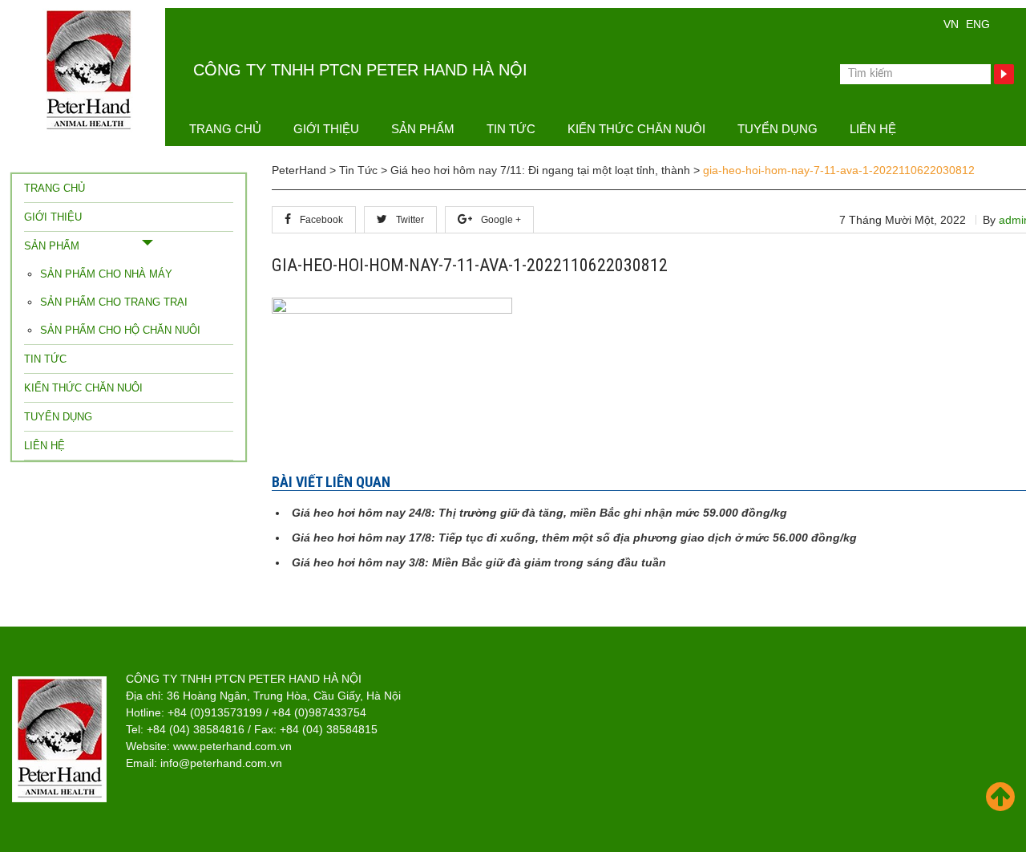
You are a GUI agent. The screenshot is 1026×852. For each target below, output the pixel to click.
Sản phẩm (422, 129)
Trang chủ (225, 129)
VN (951, 24)
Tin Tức (511, 129)
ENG (978, 24)
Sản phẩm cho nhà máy (106, 274)
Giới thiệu (326, 129)
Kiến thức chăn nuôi (636, 129)
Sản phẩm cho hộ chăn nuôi (120, 330)
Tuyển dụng (777, 129)
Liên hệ (873, 129)
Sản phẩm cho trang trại (114, 302)
